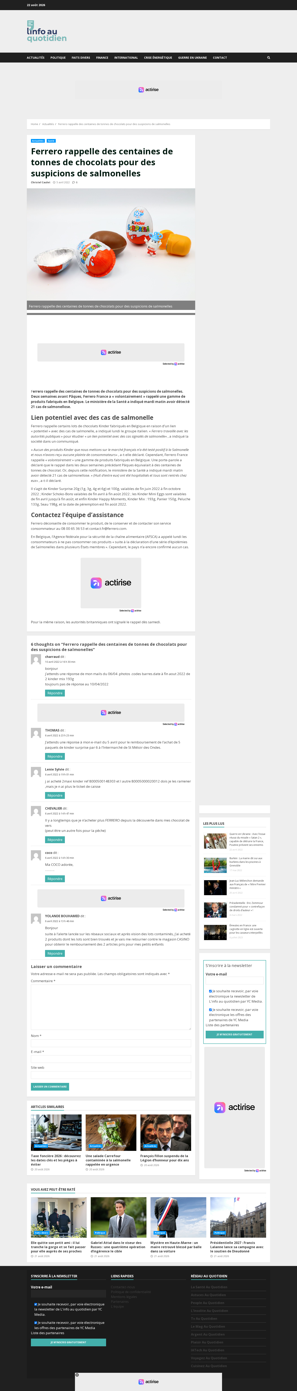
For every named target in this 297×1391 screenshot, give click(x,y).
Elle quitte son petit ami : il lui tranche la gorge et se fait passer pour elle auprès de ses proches (59, 1217)
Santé (51, 140)
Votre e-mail (216, 974)
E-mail (37, 1051)
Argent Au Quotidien (208, 1334)
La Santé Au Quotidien (209, 1287)
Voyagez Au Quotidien (209, 1358)
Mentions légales (124, 1297)
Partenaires (120, 1301)
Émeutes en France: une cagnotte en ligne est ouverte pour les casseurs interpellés (246, 929)
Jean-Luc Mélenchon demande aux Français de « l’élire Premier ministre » (248, 884)
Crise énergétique (158, 57)
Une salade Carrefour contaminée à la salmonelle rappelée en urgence (111, 1132)
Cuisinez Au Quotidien (209, 1366)
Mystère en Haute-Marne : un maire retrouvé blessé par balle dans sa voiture (178, 1217)
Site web (37, 1067)
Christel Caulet (40, 182)
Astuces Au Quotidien (208, 1295)
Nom (36, 1035)
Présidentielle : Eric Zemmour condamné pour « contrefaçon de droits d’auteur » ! (247, 906)
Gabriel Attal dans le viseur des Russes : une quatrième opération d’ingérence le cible (118, 1217)
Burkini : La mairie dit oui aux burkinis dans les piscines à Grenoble (246, 862)
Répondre (54, 693)
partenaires (229, 1025)
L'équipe (117, 1306)
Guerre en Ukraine (192, 57)
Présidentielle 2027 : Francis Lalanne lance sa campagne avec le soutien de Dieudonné (238, 1217)
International (126, 57)
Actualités (35, 57)
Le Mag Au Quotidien (208, 1326)
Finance (102, 57)
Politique (58, 57)
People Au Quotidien (207, 1303)
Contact (220, 57)
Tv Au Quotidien (204, 1318)
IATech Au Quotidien (207, 1350)
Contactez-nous (123, 1287)
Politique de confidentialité (131, 1292)
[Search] (268, 57)
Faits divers (81, 57)
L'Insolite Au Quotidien (209, 1310)
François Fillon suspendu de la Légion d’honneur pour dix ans (165, 1132)
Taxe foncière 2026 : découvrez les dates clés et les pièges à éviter (56, 1132)
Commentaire (43, 981)
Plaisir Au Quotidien (207, 1342)
